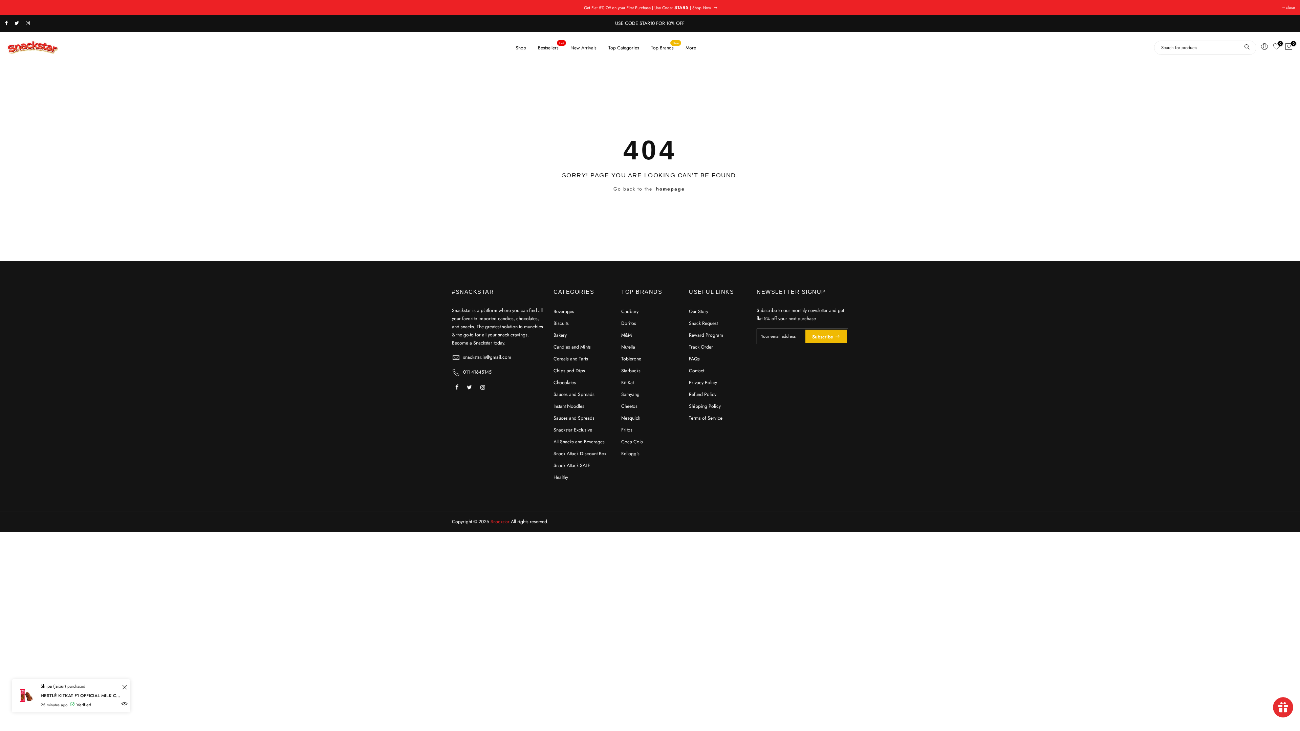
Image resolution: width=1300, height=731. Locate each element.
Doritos (628, 323)
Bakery (560, 335)
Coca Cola (632, 441)
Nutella (628, 347)
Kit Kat (627, 382)
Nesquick (630, 418)
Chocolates (565, 382)
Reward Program (706, 335)
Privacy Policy (703, 382)
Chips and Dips (569, 370)
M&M (626, 335)
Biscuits (561, 323)
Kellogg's (630, 453)
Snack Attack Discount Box (580, 453)
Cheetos (629, 406)
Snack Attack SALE (572, 465)
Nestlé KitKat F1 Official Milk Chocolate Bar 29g (80, 695)
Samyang (630, 394)
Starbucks (631, 370)
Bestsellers (551, 46)
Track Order (701, 347)
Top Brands (665, 46)
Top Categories (623, 47)
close (1290, 7)
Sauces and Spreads (574, 394)
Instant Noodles (569, 406)
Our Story (698, 311)
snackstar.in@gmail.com (487, 357)
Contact (696, 370)
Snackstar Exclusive (573, 429)
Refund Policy (702, 394)
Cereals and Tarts (571, 358)
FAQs (694, 358)
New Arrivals (583, 47)
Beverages (564, 311)
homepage (670, 188)
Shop (521, 47)
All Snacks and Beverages (579, 441)
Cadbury (629, 311)
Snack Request (703, 323)
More (691, 47)
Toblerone (631, 358)
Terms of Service (705, 418)
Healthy (561, 477)
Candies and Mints (572, 347)
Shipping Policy (705, 406)
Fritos (626, 429)
